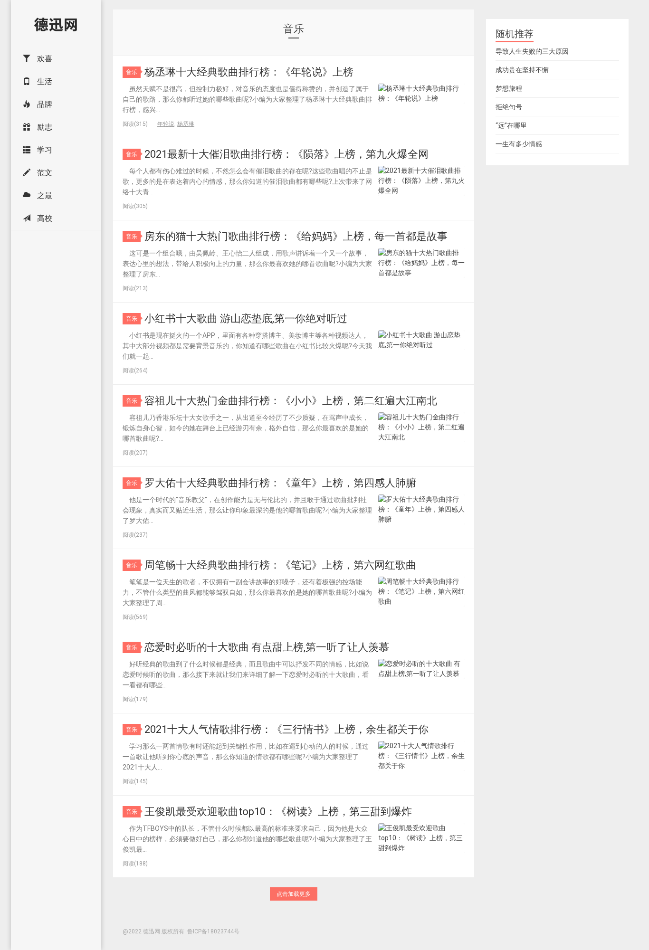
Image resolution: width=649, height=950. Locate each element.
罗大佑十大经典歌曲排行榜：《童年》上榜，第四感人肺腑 (280, 483)
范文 (43, 172)
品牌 (43, 104)
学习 (43, 149)
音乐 (131, 72)
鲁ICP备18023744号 (213, 931)
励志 (43, 127)
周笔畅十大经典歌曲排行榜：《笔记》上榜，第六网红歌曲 (280, 565)
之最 (43, 195)
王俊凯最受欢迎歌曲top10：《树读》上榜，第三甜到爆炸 (278, 811)
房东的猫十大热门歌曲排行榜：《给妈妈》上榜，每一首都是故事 (296, 236)
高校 (43, 218)
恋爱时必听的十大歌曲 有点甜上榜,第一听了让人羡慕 (266, 647)
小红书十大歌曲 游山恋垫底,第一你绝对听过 (245, 318)
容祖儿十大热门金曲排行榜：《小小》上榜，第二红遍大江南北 (290, 401)
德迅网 (56, 24)
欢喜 (43, 58)
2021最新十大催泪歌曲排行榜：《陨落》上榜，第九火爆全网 (286, 154)
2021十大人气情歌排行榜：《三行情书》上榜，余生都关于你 (286, 729)
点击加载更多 (294, 894)
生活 (43, 81)
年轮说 (165, 124)
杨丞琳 (185, 124)
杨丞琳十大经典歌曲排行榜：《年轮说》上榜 (248, 72)
